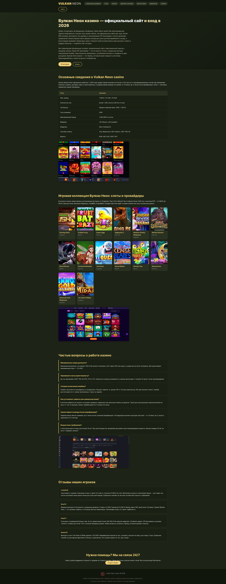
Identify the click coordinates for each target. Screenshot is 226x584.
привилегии (153, 3)
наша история (141, 3)
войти (63, 9)
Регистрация (65, 64)
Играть (77, 64)
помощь (163, 3)
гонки (106, 3)
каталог (114, 3)
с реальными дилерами (93, 3)
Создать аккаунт (113, 563)
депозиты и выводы (127, 3)
